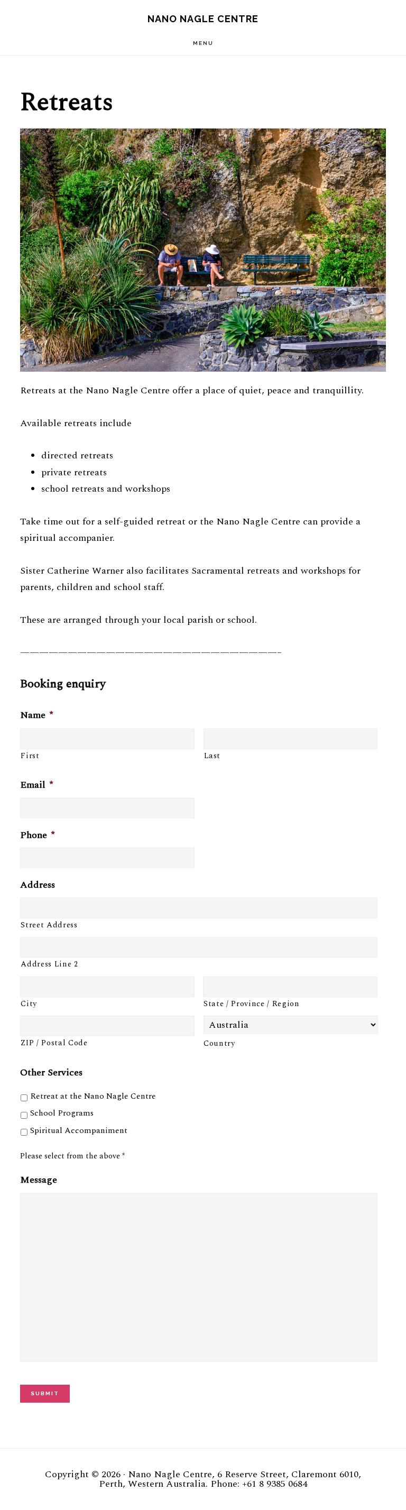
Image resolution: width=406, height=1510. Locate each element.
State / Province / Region (252, 1004)
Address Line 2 (49, 964)
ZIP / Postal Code (54, 1043)
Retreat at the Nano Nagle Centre (93, 1096)
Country (219, 1043)
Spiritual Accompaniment (78, 1131)
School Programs (62, 1113)
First (30, 756)
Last (212, 756)
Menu (203, 43)
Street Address (49, 925)
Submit (45, 1393)
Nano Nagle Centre (203, 18)
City (29, 1004)
